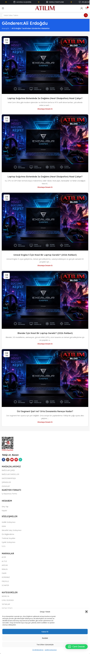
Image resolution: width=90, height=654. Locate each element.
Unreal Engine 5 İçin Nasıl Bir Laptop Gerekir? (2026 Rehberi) (45, 255)
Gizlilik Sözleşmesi (50, 650)
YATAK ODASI (7, 608)
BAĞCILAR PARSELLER (10, 474)
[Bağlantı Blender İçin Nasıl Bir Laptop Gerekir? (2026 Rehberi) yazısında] (45, 300)
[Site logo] (45, 8)
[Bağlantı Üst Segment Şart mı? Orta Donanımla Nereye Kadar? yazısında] (45, 378)
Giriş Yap (5, 506)
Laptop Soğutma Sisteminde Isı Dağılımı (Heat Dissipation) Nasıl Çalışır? (45, 98)
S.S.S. (4, 546)
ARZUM (5, 565)
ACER (4, 557)
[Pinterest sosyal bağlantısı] (16, 459)
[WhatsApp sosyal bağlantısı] (20, 459)
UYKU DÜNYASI (8, 600)
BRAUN (5, 569)
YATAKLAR (6, 604)
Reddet (44, 638)
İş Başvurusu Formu (9, 493)
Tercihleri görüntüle (44, 644)
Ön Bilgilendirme (37, 650)
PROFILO (5, 581)
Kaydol (4, 510)
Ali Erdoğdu (35, 23)
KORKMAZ (6, 577)
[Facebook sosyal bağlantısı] (3, 459)
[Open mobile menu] (3, 8)
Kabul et (44, 631)
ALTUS (4, 561)
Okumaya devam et (45, 109)
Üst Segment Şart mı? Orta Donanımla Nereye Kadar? (45, 411)
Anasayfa (5, 28)
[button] (85, 611)
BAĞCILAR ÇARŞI (8, 470)
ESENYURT (6, 486)
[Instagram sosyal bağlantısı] (7, 459)
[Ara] (86, 15)
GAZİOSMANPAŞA (9, 478)
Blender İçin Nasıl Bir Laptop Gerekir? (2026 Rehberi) (45, 333)
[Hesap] (81, 8)
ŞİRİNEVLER (6, 482)
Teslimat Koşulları (8, 538)
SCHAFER (5, 585)
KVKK (4, 526)
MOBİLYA (5, 596)
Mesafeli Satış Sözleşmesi (11, 530)
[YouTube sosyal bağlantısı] (12, 459)
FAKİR (4, 573)
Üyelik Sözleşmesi (8, 542)
